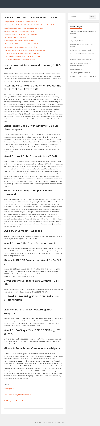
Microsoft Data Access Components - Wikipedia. (21, 60)
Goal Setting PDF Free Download (80, 50)
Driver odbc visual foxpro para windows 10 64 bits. (21, 47)
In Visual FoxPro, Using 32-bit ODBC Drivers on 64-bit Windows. (26, 50)
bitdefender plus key (76, 69)
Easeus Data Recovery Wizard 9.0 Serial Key (17, 395)
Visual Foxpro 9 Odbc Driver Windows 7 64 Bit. (19, 31)
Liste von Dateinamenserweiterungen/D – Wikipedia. (22, 53)
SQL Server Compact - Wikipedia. (15, 37)
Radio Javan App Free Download (80, 73)
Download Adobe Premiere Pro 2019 (81, 60)
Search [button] (92, 16)
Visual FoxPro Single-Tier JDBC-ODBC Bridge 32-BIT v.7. (23, 56)
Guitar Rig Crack (9, 389)
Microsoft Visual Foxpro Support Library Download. (21, 34)
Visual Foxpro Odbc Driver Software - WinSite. (19, 41)
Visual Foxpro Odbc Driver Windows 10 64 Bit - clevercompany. (25, 28)
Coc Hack (73, 37)
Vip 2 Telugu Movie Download (13, 401)
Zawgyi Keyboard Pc (76, 41)
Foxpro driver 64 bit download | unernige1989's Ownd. (22, 22)
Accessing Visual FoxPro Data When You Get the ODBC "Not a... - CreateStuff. (29, 25)
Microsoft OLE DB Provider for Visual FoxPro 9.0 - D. (22, 44)
